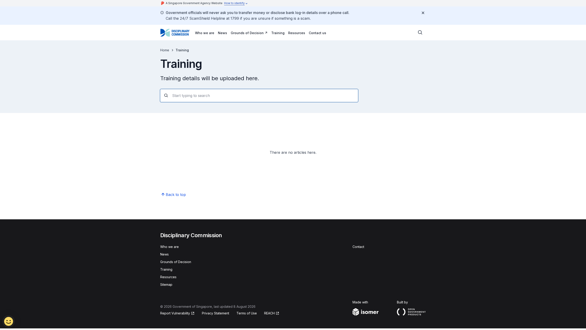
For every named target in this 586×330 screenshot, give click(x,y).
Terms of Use (246, 313)
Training (278, 33)
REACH (269, 313)
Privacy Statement (215, 313)
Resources (296, 33)
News (222, 33)
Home (164, 50)
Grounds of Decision (247, 33)
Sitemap (166, 284)
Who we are (204, 33)
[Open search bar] (420, 32)
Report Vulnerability (175, 313)
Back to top (176, 194)
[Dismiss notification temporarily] (423, 12)
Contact (358, 247)
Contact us (317, 33)
